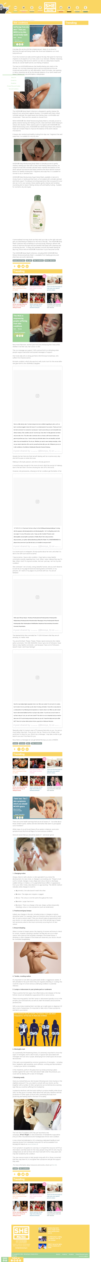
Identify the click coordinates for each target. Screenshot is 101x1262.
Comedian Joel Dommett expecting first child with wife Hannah (54, 306)
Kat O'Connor (18, 41)
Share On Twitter (20, 44)
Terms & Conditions (13, 89)
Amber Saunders (19, 814)
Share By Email (22, 44)
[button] (6, 1260)
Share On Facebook (17, 44)
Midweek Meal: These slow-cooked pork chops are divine (19, 288)
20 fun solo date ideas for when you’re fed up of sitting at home (20, 306)
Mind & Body (77, 10)
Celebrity (31, 10)
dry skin (29, 260)
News (69, 10)
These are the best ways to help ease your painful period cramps (54, 288)
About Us (13, 77)
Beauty (20, 37)
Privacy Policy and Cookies (13, 86)
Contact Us (13, 80)
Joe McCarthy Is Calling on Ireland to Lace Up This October (55, 1238)
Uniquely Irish (85, 10)
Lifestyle (40, 10)
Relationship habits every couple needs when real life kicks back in (54, 1230)
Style (15, 10)
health (15, 1168)
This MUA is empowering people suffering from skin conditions (20, 321)
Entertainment (24, 10)
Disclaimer (13, 83)
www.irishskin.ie (33, 1144)
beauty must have (18, 260)
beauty (15, 743)
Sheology (14, 1256)
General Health (17, 810)
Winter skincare (50, 260)
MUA (28, 743)
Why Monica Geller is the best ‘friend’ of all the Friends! (37, 288)
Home (14, 20)
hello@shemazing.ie (21, 1248)
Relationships (61, 10)
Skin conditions (38, 260)
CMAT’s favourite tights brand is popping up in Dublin (55, 1245)
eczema (22, 743)
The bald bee (34, 451)
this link (54, 1165)
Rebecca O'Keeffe (20, 332)
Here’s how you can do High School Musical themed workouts (36, 306)
